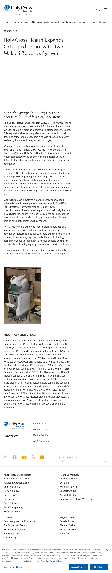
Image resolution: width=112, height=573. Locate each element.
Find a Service (40, 435)
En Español (10, 499)
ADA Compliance (42, 441)
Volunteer (64, 533)
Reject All (98, 567)
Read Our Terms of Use (51, 561)
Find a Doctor (40, 423)
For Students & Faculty (15, 525)
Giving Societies (68, 529)
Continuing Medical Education (19, 521)
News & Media (11, 491)
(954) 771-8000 (11, 436)
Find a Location (41, 429)
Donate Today (67, 521)
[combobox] (84, 458)
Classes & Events (69, 478)
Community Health (69, 499)
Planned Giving (68, 525)
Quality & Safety (12, 487)
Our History (9, 495)
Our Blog (64, 483)
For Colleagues (12, 537)
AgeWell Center (68, 495)
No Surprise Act (12, 511)
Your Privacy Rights (13, 567)
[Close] (107, 550)
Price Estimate (11, 503)
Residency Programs (14, 529)
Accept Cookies (78, 567)
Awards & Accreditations (16, 483)
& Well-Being (86, 499)
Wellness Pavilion (69, 487)
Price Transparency (14, 507)
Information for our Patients (17, 478)
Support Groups (68, 491)
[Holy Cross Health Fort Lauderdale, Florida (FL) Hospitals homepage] (18, 16)
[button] (106, 7)
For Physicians (11, 533)
